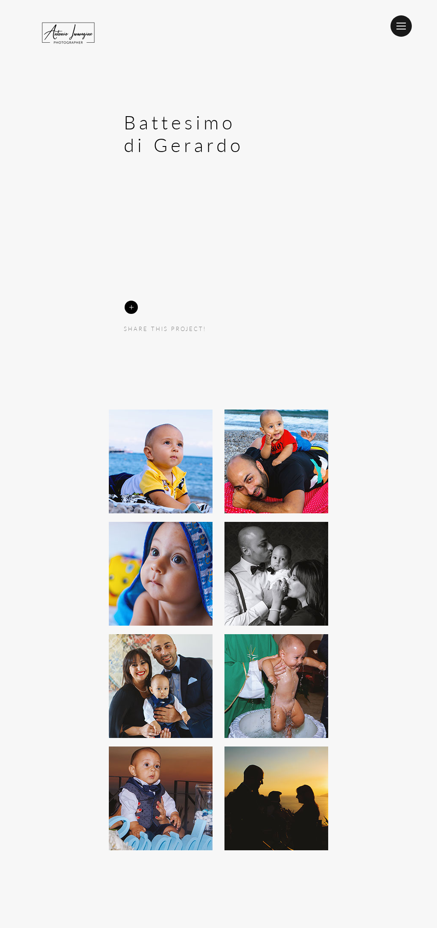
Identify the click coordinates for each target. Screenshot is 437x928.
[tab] (161, 461)
